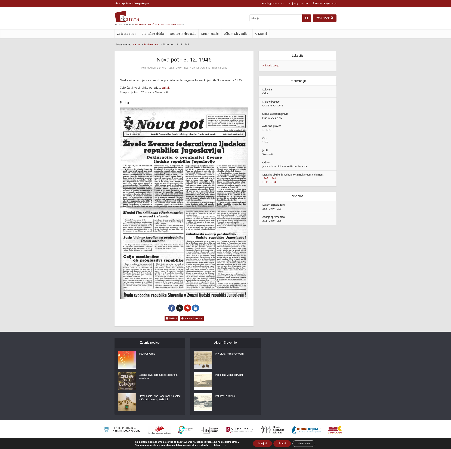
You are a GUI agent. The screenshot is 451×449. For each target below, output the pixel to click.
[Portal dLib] (209, 430)
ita (301, 3)
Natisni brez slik (193, 318)
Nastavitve (304, 443)
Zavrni (282, 443)
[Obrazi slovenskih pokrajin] (272, 430)
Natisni (172, 318)
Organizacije (210, 33)
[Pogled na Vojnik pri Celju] (203, 381)
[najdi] (306, 18)
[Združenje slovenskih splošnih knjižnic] (239, 429)
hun (307, 3)
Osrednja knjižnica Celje (213, 67)
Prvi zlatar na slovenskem (229, 353)
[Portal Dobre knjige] (307, 429)
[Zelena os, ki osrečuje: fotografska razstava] (127, 381)
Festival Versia (147, 353)
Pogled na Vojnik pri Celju (229, 374)
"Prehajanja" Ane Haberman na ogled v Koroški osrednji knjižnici (160, 398)
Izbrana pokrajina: (132, 3)
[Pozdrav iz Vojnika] (203, 402)
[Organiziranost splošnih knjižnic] (159, 430)
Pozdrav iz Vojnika (225, 396)
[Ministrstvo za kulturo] (122, 430)
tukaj (165, 87)
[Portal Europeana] (185, 429)
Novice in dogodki (183, 33)
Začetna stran (126, 33)
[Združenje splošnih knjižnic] (335, 430)
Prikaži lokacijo (270, 65)
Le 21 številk (269, 182)
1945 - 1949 (269, 178)
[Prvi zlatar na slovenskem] (203, 360)
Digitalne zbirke (153, 33)
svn (289, 3)
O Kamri (261, 33)
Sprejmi (262, 443)
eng (296, 3)
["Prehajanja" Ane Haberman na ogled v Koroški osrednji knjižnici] (127, 402)
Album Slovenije (235, 33)
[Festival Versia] (127, 360)
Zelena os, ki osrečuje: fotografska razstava (158, 376)
